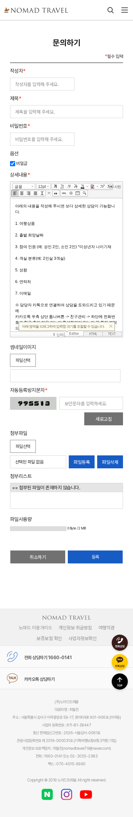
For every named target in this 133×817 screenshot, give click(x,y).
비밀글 (21, 163)
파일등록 (82, 462)
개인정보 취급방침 (75, 627)
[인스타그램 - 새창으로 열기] (66, 792)
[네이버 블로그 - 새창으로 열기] (47, 792)
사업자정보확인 (82, 638)
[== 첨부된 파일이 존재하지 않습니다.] (66, 487)
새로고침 (104, 419)
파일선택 (22, 360)
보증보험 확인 (49, 638)
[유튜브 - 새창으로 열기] (85, 792)
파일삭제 (110, 462)
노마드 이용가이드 (35, 627)
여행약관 (106, 627)
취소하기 (38, 557)
